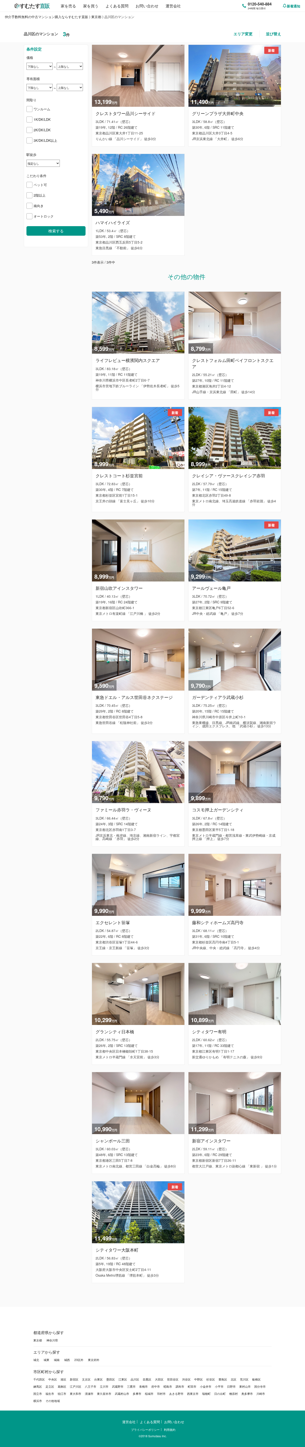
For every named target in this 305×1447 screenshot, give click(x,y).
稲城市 (149, 1393)
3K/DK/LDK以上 (45, 140)
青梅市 (143, 1386)
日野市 (231, 1386)
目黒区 (147, 1379)
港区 (63, 1379)
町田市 (192, 1386)
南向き (39, 205)
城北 (36, 1360)
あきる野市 (176, 1393)
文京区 (86, 1379)
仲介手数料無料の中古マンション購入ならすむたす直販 (46, 16)
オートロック (44, 216)
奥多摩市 (247, 1393)
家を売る (68, 6)
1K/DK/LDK (42, 119)
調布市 (180, 1386)
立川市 (104, 1386)
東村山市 (245, 1386)
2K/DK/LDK (42, 129)
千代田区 (39, 1379)
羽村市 (161, 1393)
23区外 (78, 1360)
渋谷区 (186, 1379)
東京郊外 (93, 1360)
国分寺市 (260, 1386)
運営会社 (173, 6)
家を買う (90, 6)
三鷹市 (131, 1386)
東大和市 (75, 1393)
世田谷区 (172, 1379)
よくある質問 (117, 6)
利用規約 (169, 1429)
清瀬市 (89, 1393)
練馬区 (37, 1386)
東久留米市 (104, 1393)
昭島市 (167, 1386)
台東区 (98, 1379)
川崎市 (260, 1393)
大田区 (159, 1379)
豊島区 (223, 1379)
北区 (233, 1379)
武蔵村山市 (122, 1393)
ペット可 (40, 184)
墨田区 (110, 1379)
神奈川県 (52, 1340)
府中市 (155, 1386)
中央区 (52, 1379)
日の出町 (220, 1393)
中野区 (198, 1379)
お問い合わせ (147, 6)
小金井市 (205, 1386)
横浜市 (37, 1401)
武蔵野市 (117, 1386)
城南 (57, 1360)
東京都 (96, 16)
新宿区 (74, 1379)
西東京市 (192, 1393)
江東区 (122, 1379)
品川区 (135, 1379)
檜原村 (233, 1393)
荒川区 (244, 1379)
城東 (46, 1360)
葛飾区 (62, 1386)
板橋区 (256, 1379)
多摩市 (137, 1393)
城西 (67, 1360)
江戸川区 (75, 1386)
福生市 (50, 1393)
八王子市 (90, 1386)
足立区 (50, 1386)
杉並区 (210, 1379)
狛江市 (62, 1393)
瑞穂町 (206, 1393)
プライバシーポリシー (145, 1429)
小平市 (219, 1386)
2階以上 (40, 195)
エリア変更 (243, 34)
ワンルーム (42, 109)
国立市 (37, 1393)
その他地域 (53, 1401)
